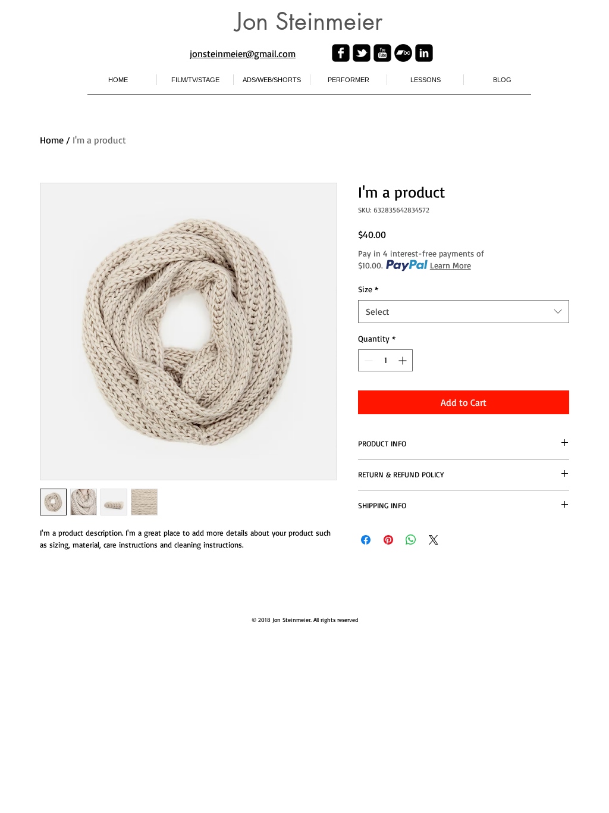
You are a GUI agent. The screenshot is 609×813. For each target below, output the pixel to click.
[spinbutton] (385, 360)
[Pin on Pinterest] (388, 540)
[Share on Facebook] (366, 540)
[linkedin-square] (424, 53)
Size (368, 289)
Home (52, 140)
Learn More (450, 265)
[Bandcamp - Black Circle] (403, 53)
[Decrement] (367, 360)
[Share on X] (433, 540)
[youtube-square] (382, 53)
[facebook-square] (341, 53)
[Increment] (403, 360)
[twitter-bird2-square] (362, 53)
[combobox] (463, 311)
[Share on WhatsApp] (411, 540)
